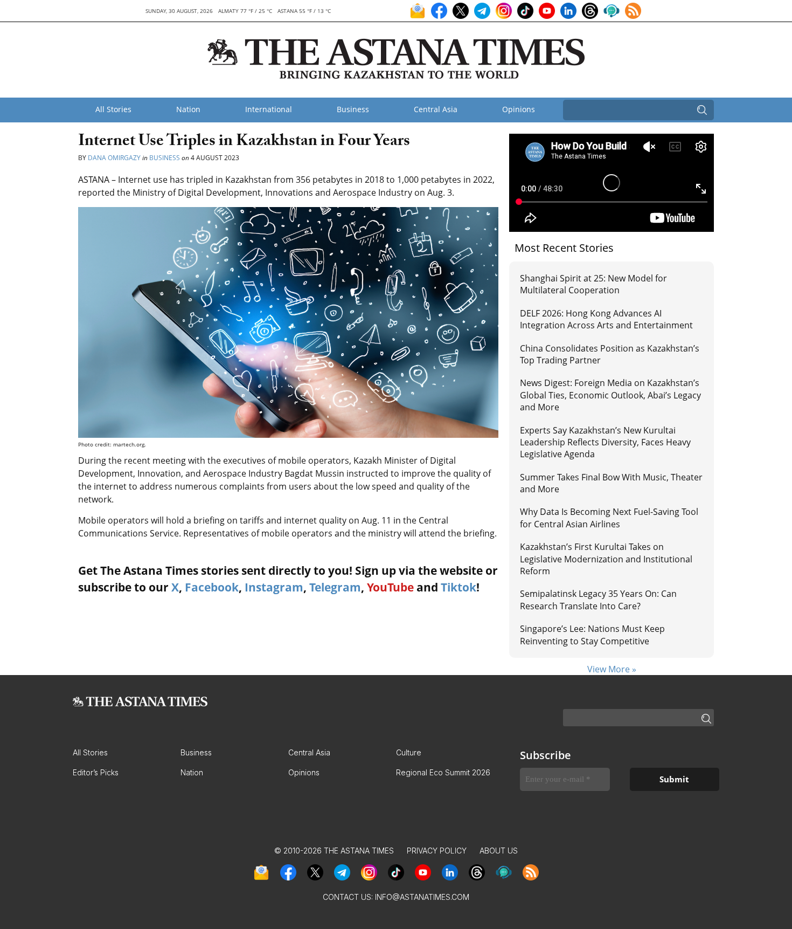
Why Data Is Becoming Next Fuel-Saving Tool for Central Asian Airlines (609, 517)
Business (353, 109)
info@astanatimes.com (422, 897)
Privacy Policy (437, 850)
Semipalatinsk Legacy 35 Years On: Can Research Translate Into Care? (598, 599)
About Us (499, 850)
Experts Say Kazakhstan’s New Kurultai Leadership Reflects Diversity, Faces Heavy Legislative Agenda (605, 442)
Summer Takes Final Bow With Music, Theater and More (611, 483)
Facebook (212, 587)
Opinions (518, 109)
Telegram (335, 587)
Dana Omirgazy (114, 157)
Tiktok (458, 587)
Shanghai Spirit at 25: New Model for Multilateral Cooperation (593, 284)
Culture (408, 752)
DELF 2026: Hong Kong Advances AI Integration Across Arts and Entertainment (606, 319)
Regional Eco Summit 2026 (443, 772)
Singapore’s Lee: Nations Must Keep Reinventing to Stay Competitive (592, 634)
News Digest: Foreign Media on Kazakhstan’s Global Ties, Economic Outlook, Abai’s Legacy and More (610, 395)
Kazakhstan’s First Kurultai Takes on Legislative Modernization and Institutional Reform (606, 559)
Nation (188, 109)
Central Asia (435, 109)
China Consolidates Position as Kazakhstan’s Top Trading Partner (609, 354)
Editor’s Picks (96, 772)
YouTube (390, 587)
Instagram (274, 587)
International (268, 109)
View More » (611, 669)
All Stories (113, 109)
